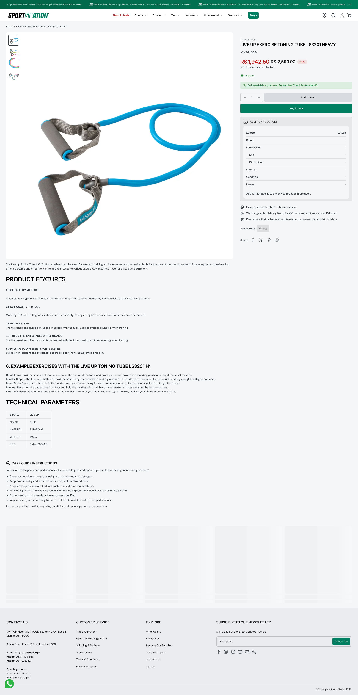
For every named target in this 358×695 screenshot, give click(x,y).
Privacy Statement (87, 666)
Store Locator (84, 652)
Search (150, 666)
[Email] (247, 652)
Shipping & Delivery (88, 645)
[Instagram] (226, 652)
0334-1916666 (25, 656)
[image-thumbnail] (13, 40)
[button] (324, 15)
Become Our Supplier (159, 645)
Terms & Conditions (88, 659)
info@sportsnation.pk (27, 652)
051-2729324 (24, 660)
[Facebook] (219, 652)
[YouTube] (240, 652)
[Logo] (28, 15)
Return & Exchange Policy (91, 638)
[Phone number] (254, 652)
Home (9, 26)
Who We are (153, 631)
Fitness (263, 228)
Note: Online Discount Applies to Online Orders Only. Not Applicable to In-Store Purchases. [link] (126, 4)
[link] (141, 15)
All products (153, 659)
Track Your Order (86, 631)
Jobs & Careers (155, 652)
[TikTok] (233, 652)
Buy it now (296, 108)
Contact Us (153, 638)
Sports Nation (338, 689)
